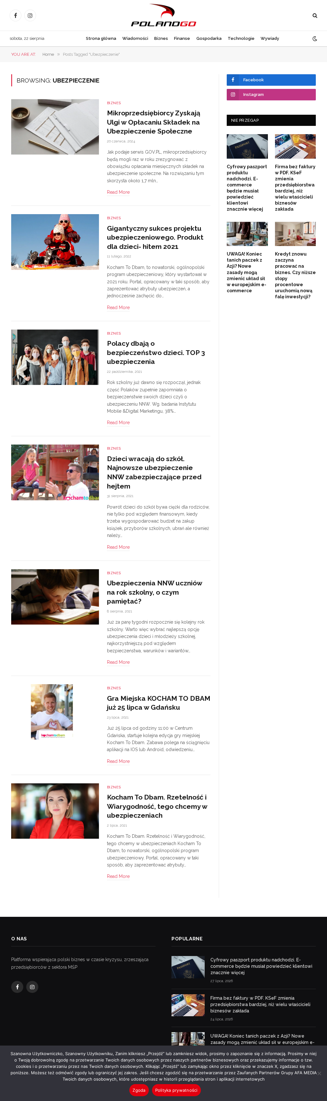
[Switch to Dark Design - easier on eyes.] (314, 38)
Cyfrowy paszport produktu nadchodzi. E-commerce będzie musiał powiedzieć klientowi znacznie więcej (247, 188)
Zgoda (139, 1090)
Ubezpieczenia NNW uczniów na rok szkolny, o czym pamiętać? (154, 592)
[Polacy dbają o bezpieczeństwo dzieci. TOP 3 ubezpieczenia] (55, 357)
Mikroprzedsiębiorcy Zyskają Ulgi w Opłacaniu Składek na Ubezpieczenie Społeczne (153, 122)
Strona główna (101, 38)
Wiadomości (135, 38)
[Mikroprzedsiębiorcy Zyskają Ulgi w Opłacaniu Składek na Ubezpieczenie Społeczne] (55, 127)
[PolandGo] (163, 15)
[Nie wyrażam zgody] (319, 1073)
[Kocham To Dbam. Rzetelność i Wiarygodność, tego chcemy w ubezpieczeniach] (55, 811)
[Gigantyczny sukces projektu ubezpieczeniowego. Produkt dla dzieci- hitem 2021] (55, 242)
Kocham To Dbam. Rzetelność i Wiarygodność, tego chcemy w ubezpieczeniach (157, 806)
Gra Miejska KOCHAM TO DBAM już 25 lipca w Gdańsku (158, 703)
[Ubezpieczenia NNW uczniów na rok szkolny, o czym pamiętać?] (55, 597)
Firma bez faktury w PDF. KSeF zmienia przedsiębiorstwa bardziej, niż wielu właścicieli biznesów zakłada (295, 188)
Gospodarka (209, 38)
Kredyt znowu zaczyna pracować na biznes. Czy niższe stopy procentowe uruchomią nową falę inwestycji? (295, 275)
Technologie (241, 38)
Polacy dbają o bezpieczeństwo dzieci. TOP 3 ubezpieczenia (156, 352)
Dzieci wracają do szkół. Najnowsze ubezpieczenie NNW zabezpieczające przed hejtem (154, 472)
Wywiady (270, 38)
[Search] (314, 15)
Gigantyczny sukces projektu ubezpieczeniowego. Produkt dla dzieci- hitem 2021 (155, 237)
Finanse (182, 38)
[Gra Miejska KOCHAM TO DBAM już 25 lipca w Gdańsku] (55, 712)
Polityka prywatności (176, 1090)
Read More (118, 192)
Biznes (161, 38)
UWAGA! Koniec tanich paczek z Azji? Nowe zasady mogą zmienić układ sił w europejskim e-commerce (246, 272)
